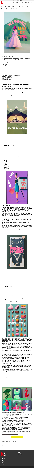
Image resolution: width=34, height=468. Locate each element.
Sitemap (2, 462)
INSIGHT (26, 2)
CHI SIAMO (23, 2)
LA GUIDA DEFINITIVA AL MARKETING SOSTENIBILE (7, 440)
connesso (5, 446)
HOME (14, 2)
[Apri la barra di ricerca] (31, 2)
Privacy (2, 460)
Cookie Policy (2, 461)
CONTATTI (29, 2)
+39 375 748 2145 (17, 0)
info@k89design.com (14, 0)
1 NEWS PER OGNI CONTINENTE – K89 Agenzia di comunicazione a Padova (9, 441)
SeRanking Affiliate (3, 464)
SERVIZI (19, 2)
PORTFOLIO (17, 2)
